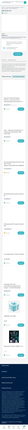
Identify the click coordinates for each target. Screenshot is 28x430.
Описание (4, 59)
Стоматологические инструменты (13, 7)
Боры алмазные (5, 8)
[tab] (4, 60)
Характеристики (12, 59)
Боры (22, 7)
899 (10, 8)
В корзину (18, 54)
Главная (3, 7)
